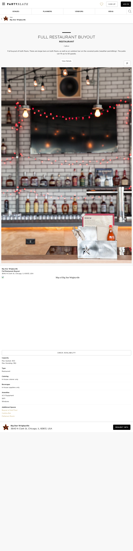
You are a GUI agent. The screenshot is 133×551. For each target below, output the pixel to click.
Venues (15, 11)
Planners (47, 11)
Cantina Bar (6, 413)
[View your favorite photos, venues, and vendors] (101, 4)
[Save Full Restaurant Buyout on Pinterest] (127, 63)
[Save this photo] (129, 70)
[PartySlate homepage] (17, 4)
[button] (101, 4)
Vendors (79, 11)
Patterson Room (8, 416)
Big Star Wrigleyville (18, 20)
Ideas (111, 11)
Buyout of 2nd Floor (10, 410)
